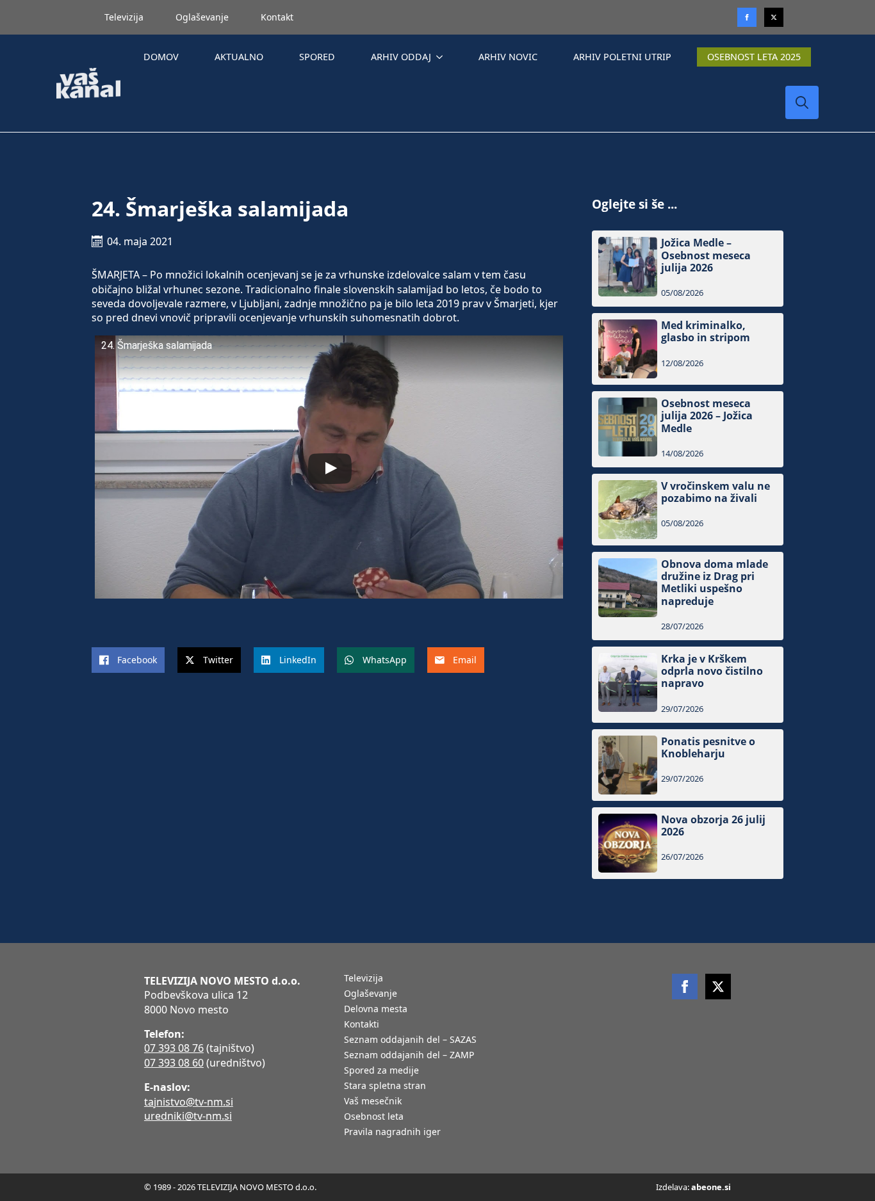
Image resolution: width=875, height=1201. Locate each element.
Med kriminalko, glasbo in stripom (705, 331)
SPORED (317, 57)
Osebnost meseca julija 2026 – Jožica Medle (707, 416)
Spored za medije (381, 1071)
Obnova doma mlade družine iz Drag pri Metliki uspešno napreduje (714, 583)
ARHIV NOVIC (507, 57)
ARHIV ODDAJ (401, 57)
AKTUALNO (239, 57)
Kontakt (277, 17)
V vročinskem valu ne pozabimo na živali (715, 492)
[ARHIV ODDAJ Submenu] (442, 57)
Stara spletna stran (385, 1086)
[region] (166, 1100)
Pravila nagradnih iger (392, 1132)
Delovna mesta (375, 1009)
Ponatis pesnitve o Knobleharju (708, 748)
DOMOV (161, 57)
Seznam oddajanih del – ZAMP (409, 1056)
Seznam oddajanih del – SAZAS (410, 1040)
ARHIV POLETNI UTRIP (622, 57)
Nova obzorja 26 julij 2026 (713, 826)
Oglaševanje (202, 17)
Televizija (123, 17)
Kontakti (361, 1025)
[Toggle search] (802, 102)
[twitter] (773, 17)
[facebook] (685, 986)
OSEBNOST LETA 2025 (754, 57)
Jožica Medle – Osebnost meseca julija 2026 (706, 255)
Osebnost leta (374, 1117)
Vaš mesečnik (373, 1102)
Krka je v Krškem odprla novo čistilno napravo (712, 671)
